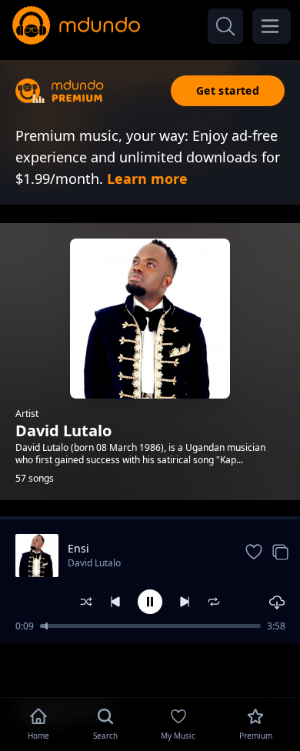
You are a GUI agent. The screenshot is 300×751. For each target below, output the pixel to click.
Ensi (78, 548)
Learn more (147, 178)
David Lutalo (94, 562)
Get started (227, 90)
